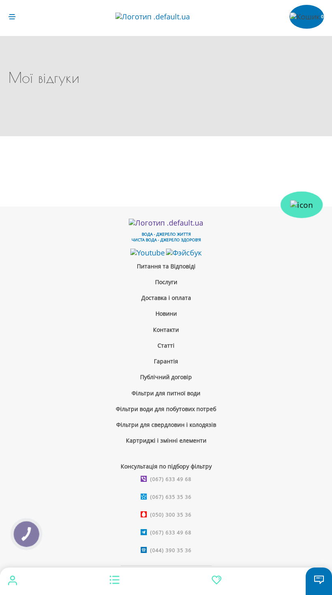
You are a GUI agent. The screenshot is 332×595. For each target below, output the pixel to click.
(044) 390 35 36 (171, 550)
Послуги (166, 282)
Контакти (166, 329)
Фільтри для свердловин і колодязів (166, 424)
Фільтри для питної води (166, 393)
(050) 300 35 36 (171, 514)
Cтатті (166, 345)
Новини (166, 313)
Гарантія (166, 361)
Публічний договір (166, 377)
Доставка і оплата (166, 298)
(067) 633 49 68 (171, 479)
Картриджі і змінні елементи (166, 440)
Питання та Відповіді (166, 266)
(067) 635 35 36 (171, 497)
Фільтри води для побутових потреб (166, 409)
